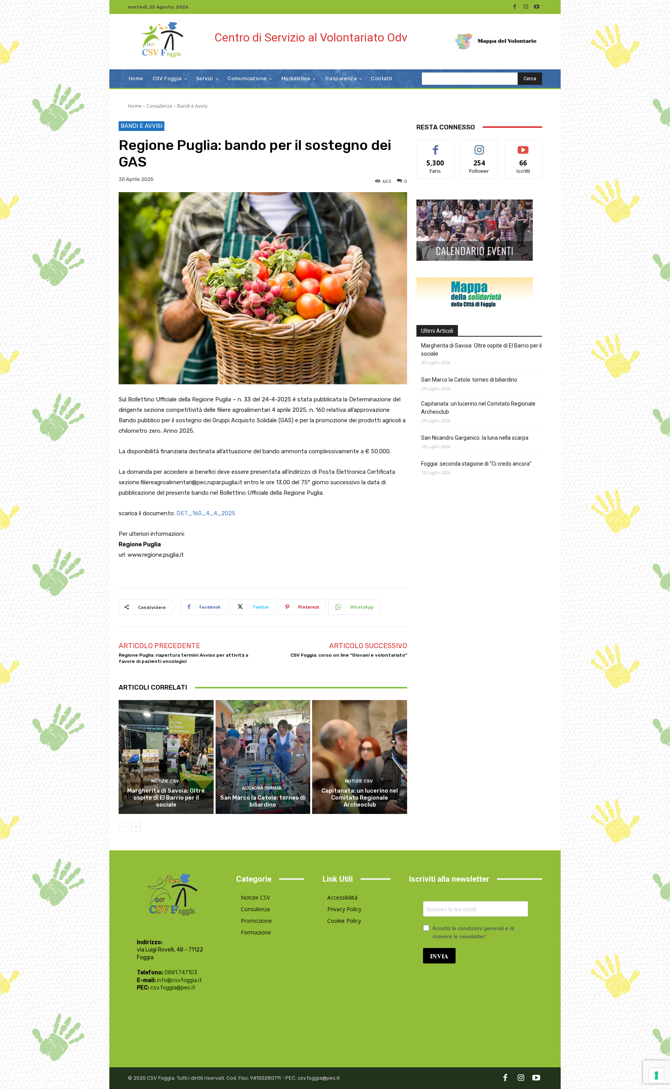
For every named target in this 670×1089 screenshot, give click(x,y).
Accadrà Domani (261, 788)
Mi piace (435, 146)
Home (135, 106)
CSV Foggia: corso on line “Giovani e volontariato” (348, 655)
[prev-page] (123, 827)
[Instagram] (525, 7)
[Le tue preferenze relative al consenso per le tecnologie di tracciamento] (656, 1075)
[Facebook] (514, 7)
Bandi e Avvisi (192, 106)
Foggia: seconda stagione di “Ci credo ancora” (476, 464)
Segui (479, 146)
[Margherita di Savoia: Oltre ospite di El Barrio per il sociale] (166, 757)
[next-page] (136, 827)
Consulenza (159, 106)
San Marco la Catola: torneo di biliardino (263, 801)
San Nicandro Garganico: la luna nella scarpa (474, 438)
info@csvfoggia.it (179, 980)
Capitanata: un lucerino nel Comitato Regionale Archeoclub (359, 797)
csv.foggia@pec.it (172, 987)
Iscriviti (523, 146)
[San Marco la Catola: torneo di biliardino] (263, 757)
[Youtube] (536, 7)
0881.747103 (180, 972)
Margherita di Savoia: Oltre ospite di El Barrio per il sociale (166, 797)
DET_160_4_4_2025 (205, 513)
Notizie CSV (165, 781)
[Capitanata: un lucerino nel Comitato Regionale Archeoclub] (359, 757)
